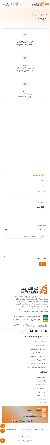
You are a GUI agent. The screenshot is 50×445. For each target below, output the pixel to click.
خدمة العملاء (42, 399)
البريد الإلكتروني (41, 191)
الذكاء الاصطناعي (41, 381)
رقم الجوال (42, 202)
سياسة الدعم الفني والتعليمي (37, 367)
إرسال (42, 264)
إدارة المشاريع (42, 392)
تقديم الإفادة (25, 437)
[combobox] (25, 230)
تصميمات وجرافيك (40, 388)
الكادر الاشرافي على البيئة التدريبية (36, 363)
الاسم (44, 180)
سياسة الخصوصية (40, 342)
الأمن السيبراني (42, 402)
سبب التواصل (41, 225)
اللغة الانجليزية (41, 377)
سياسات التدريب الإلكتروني (38, 356)
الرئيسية (45, 15)
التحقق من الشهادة (25, 440)
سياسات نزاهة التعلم (39, 353)
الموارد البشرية (41, 395)
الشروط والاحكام (41, 345)
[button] (39, 207)
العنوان (43, 214)
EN (20, 4)
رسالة (34, 236)
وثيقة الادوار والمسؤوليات (38, 360)
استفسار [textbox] (42, 230)
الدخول (4, 4)
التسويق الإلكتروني (41, 384)
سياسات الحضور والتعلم (38, 349)
